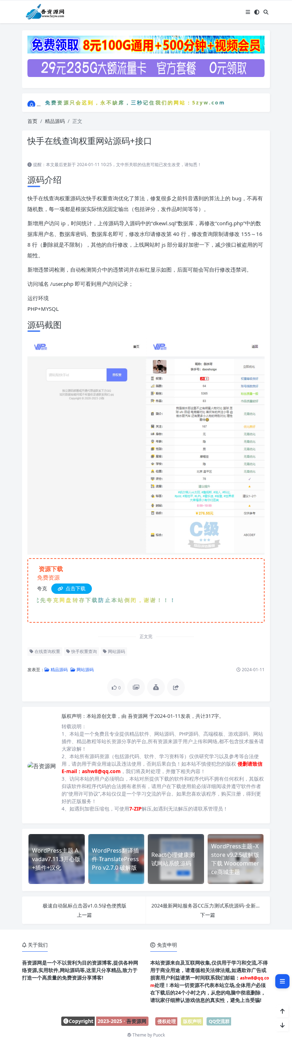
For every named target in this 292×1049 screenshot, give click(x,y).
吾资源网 (138, 716)
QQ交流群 (219, 1021)
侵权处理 (166, 1021)
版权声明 (192, 1021)
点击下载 (74, 588)
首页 (32, 121)
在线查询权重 (46, 651)
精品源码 (55, 121)
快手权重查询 (83, 651)
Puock (159, 1035)
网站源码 (116, 651)
